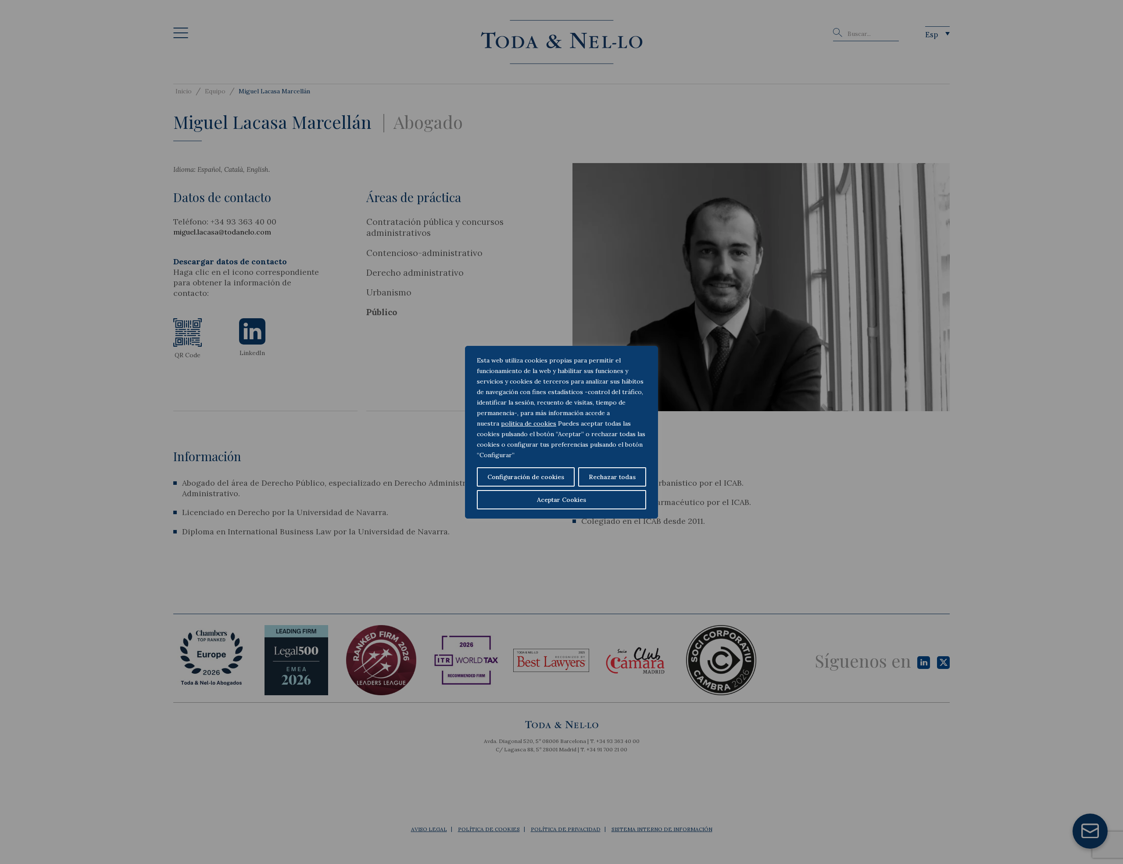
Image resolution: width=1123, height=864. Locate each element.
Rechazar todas (612, 477)
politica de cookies (528, 423)
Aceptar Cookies (561, 500)
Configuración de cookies (525, 477)
